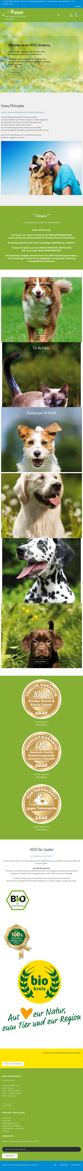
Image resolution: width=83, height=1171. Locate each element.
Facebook (4, 1105)
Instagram (9, 1105)
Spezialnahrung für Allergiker (11, 1126)
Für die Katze (6, 1121)
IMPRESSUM (65, 1165)
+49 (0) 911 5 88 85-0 (20, 1)
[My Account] (71, 15)
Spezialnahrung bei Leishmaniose (13, 1128)
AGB (57, 1165)
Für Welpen (6, 1131)
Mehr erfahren (15, 71)
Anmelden (78, 6)
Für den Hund (6, 1118)
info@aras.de (12, 1096)
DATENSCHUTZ (76, 1165)
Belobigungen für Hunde (10, 1123)
